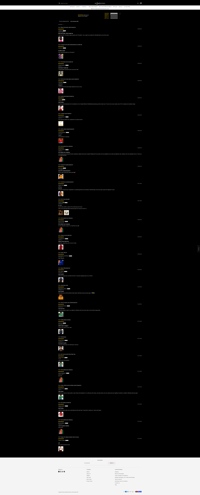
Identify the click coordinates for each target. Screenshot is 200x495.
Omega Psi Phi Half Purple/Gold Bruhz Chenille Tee (71, 44)
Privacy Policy (89, 481)
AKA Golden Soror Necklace (67, 146)
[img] (83, 15)
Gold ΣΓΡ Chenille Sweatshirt (67, 164)
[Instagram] (60, 471)
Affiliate (88, 475)
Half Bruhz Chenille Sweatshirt (67, 181)
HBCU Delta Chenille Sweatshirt (67, 129)
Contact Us (117, 483)
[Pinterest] (64, 471)
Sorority (77, 6)
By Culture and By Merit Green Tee (68, 354)
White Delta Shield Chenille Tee (67, 96)
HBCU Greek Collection (93, 6)
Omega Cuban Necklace (66, 113)
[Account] (138, 3)
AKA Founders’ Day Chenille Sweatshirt (69, 302)
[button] (107, 13)
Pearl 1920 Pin (64, 252)
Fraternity (84, 6)
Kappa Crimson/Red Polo (66, 235)
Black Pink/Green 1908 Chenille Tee (68, 27)
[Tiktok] (62, 471)
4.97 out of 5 (86, 15)
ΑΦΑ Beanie (63, 336)
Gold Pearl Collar (64, 285)
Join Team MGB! (127, 6)
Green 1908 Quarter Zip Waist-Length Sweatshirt (71, 385)
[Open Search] (59, 3)
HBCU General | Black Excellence (105, 6)
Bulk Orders (89, 479)
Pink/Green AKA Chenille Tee (67, 61)
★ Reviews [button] (198, 249)
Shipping (117, 471)
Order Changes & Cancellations (121, 475)
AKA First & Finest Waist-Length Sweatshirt (70, 79)
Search (88, 471)
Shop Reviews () (74, 21)
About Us (120, 6)
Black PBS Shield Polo (65, 268)
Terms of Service (118, 479)
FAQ (116, 484)
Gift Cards (115, 6)
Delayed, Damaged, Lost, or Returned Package (124, 477)
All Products (72, 6)
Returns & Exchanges (119, 473)
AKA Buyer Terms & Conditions (121, 481)
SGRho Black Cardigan (66, 319)
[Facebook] (59, 471)
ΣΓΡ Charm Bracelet (65, 199)
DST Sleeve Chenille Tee (66, 402)
